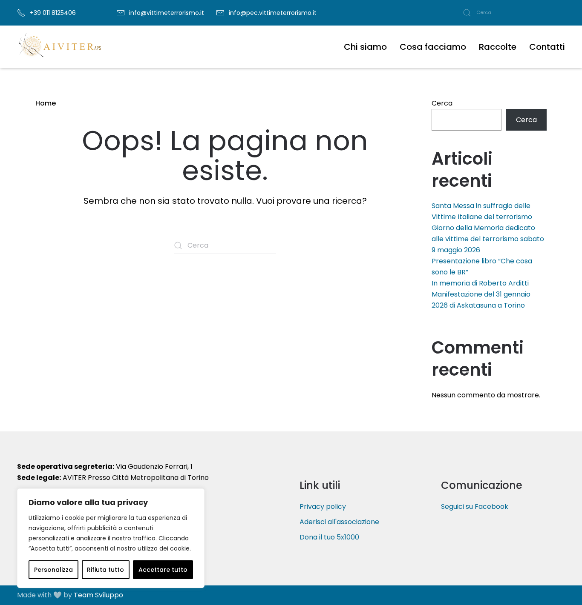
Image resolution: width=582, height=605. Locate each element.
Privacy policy (323, 506)
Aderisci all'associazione (339, 522)
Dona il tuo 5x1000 (329, 537)
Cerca (442, 103)
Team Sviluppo (98, 595)
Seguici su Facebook (474, 506)
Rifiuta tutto (105, 569)
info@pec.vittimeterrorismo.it (273, 13)
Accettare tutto (162, 569)
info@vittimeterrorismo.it (166, 13)
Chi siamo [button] (365, 47)
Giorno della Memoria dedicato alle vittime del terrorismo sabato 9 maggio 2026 (488, 239)
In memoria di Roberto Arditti (480, 283)
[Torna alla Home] (59, 47)
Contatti (547, 47)
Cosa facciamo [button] (433, 47)
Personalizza (53, 569)
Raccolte (497, 47)
